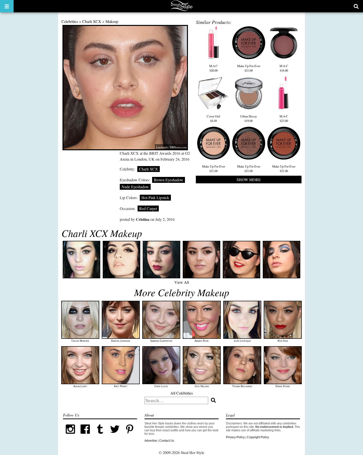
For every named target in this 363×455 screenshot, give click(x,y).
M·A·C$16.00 (284, 68)
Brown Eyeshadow (168, 179)
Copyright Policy (258, 437)
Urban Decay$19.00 (248, 118)
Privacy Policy (235, 437)
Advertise (150, 440)
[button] (7, 6)
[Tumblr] (100, 435)
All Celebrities (181, 393)
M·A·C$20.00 (213, 68)
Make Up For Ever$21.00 (248, 68)
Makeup (111, 21)
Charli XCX (91, 21)
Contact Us (166, 440)
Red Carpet (148, 208)
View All (181, 282)
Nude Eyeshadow (135, 186)
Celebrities (69, 21)
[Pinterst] (129, 435)
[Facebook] (85, 435)
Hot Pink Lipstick (155, 197)
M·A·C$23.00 (284, 118)
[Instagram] (70, 435)
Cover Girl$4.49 (213, 118)
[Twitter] (114, 435)
